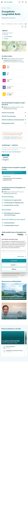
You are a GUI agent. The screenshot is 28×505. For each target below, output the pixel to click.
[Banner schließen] (26, 234)
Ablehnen (14, 269)
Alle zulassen (14, 260)
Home (4, 8)
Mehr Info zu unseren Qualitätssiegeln (11, 151)
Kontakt (8, 138)
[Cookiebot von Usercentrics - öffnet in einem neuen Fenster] (17, 235)
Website (6, 38)
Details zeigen (21, 256)
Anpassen (13, 264)
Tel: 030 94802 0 (8, 36)
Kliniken (8, 8)
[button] (14, 46)
